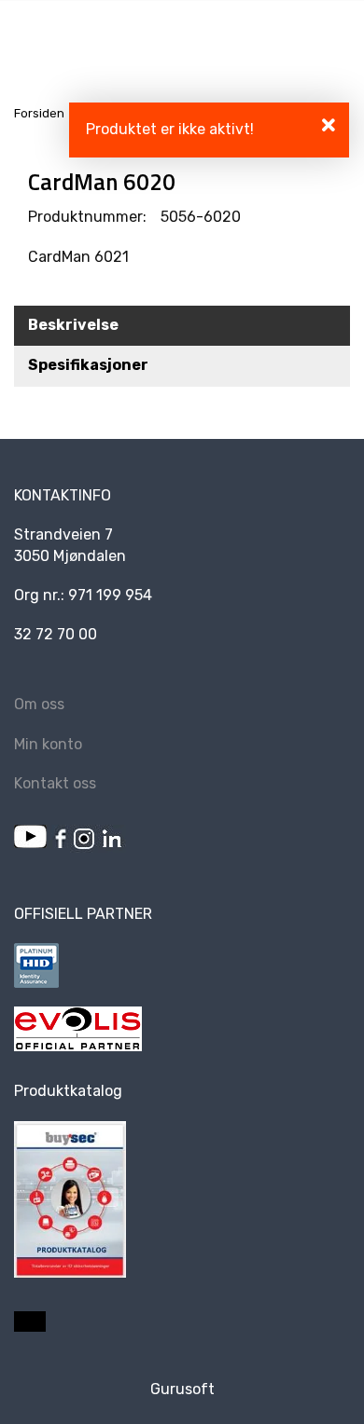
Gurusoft (182, 1389)
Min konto (48, 744)
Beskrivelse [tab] (73, 325)
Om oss (39, 704)
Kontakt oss (55, 783)
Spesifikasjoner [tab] (88, 365)
